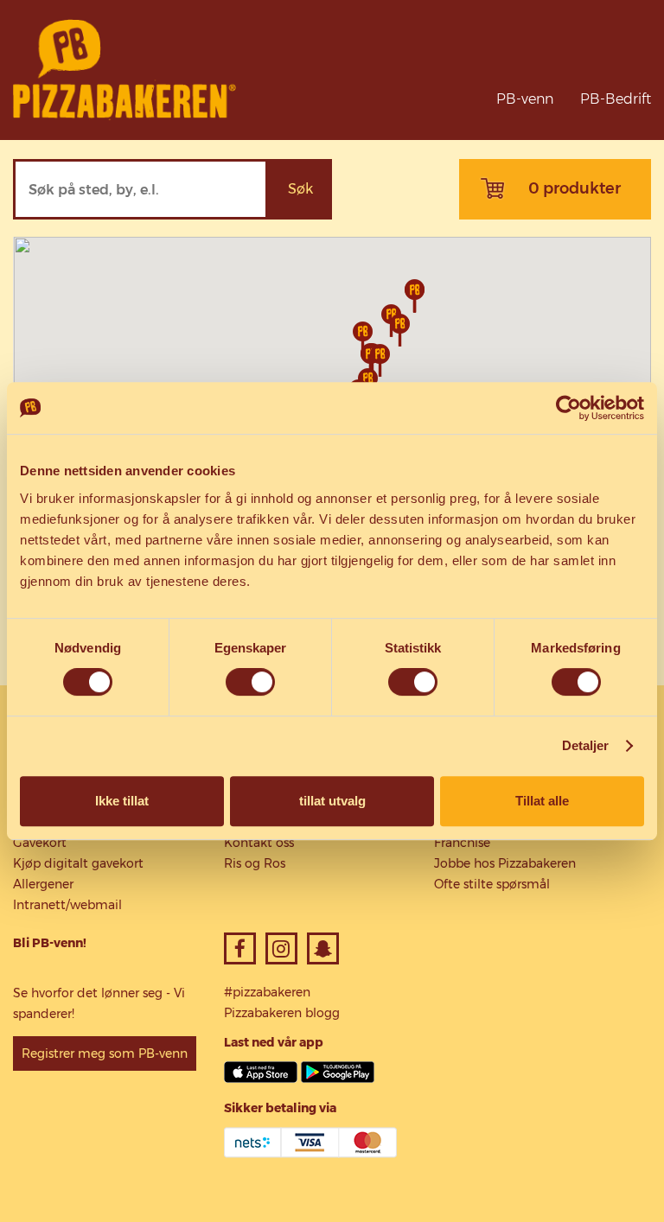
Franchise (462, 842)
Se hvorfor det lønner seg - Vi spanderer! (99, 1003)
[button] (400, 330)
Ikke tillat (122, 800)
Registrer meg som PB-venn (105, 1053)
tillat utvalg (332, 800)
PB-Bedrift (615, 99)
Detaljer (586, 745)
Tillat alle (542, 800)
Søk (300, 189)
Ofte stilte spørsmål (492, 884)
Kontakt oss (259, 842)
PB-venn (524, 99)
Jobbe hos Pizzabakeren (505, 863)
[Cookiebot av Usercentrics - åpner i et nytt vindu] (568, 408)
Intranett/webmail (67, 905)
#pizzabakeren (267, 992)
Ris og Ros (254, 863)
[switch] (250, 682)
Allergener (43, 884)
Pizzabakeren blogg (282, 1013)
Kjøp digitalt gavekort (78, 863)
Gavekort (40, 842)
